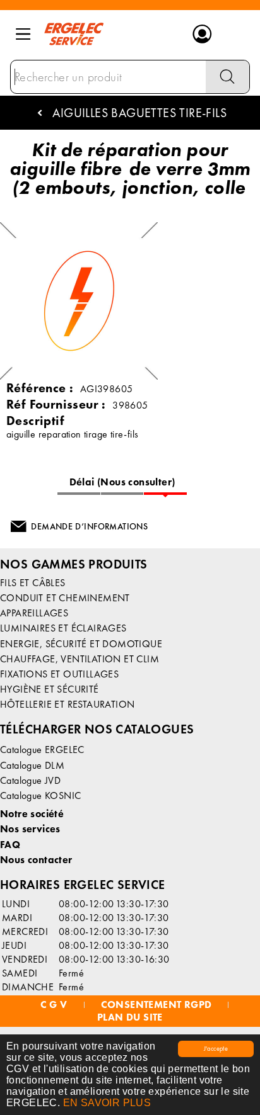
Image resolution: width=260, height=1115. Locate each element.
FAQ (10, 844)
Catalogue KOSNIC (40, 795)
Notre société (32, 813)
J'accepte (216, 1048)
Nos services (30, 828)
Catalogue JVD (30, 780)
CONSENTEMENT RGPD (156, 1005)
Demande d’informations (89, 526)
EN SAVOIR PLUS (107, 1102)
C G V (54, 1005)
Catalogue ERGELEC (42, 749)
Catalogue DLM (32, 765)
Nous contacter (36, 859)
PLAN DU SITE (130, 1017)
